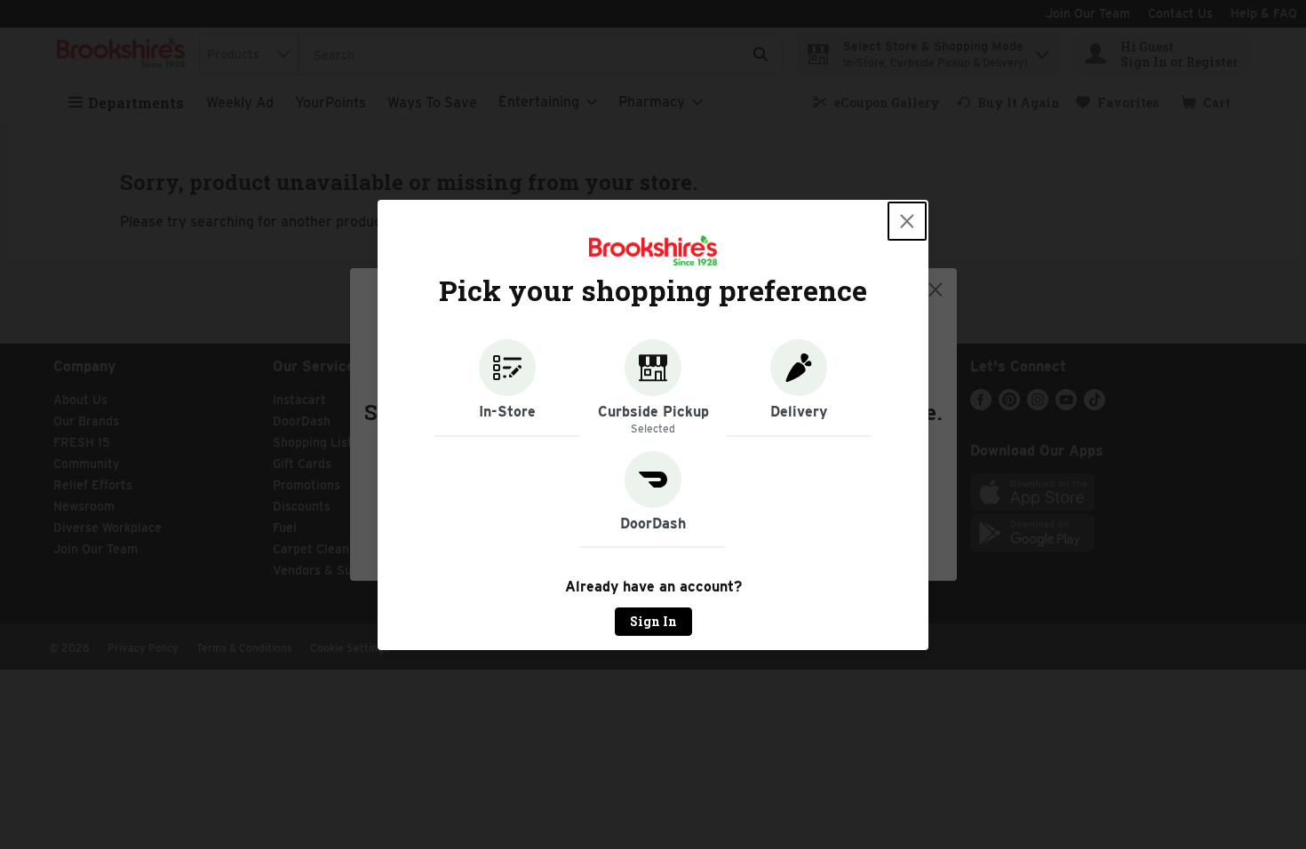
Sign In (653, 621)
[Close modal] (907, 221)
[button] (507, 388)
